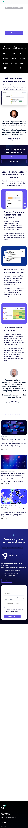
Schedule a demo (12, 616)
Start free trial (14, 37)
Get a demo (14, 33)
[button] (26, 2)
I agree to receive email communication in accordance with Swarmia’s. (14, 609)
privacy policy (14, 611)
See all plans (7, 581)
